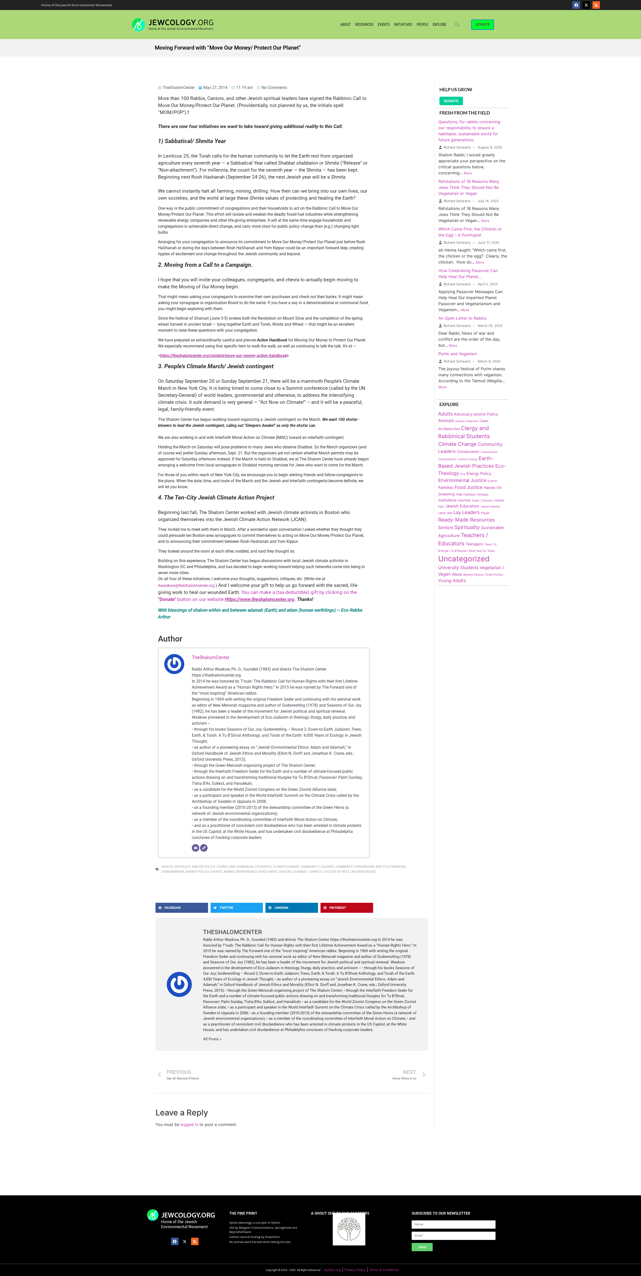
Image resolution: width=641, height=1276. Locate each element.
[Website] (204, 848)
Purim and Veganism (457, 353)
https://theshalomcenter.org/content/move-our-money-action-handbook (223, 355)
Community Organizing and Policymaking (371, 866)
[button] (457, 24)
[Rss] (596, 5)
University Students (458, 567)
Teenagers (474, 544)
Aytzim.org (332, 1270)
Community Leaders (317, 866)
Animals (446, 420)
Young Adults (452, 580)
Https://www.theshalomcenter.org (259, 599)
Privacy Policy (355, 1270)
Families (445, 487)
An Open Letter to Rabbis (462, 318)
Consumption (447, 459)
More (468, 173)
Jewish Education (462, 505)
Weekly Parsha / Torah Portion (483, 574)
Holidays (483, 494)
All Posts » (212, 1039)
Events (384, 24)
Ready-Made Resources (466, 520)
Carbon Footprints (466, 421)
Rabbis (229, 871)
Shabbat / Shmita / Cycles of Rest (321, 871)
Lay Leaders (466, 512)
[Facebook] (576, 5)
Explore (439, 24)
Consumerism (172, 871)
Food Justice (469, 487)
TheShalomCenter (210, 657)
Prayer (485, 513)
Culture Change (467, 459)
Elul (462, 474)
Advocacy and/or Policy (194, 866)
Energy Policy (197, 871)
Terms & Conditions (384, 1270)
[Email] (195, 848)
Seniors (445, 527)
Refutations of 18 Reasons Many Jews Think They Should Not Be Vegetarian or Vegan (468, 187)
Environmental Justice (462, 480)
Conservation (468, 451)
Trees (488, 544)
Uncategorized (363, 871)
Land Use (445, 513)
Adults (167, 866)
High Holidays (466, 494)
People (422, 24)
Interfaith (464, 500)
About (345, 24)
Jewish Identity (490, 506)
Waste (457, 574)
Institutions (447, 500)
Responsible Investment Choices (264, 871)
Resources (364, 24)
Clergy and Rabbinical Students (244, 866)
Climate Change (286, 866)
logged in (189, 1124)
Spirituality (467, 527)
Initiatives (403, 24)
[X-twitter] (586, 5)
